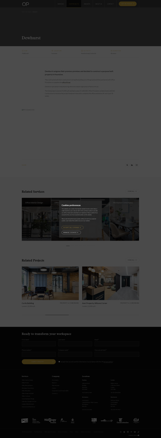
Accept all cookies (71, 227)
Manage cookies (70, 232)
